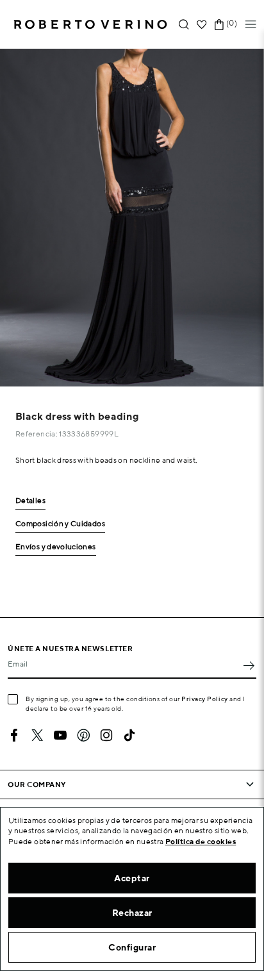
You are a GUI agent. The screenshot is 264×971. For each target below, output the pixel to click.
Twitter (37, 735)
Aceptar (132, 878)
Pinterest (83, 735)
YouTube (60, 735)
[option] (132, 217)
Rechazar (132, 913)
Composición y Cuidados (60, 524)
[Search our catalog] (184, 24)
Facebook (14, 735)
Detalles (30, 501)
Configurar (132, 947)
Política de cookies (200, 841)
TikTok (129, 735)
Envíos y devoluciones (55, 547)
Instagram (106, 735)
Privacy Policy (204, 698)
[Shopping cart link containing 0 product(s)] (219, 24)
